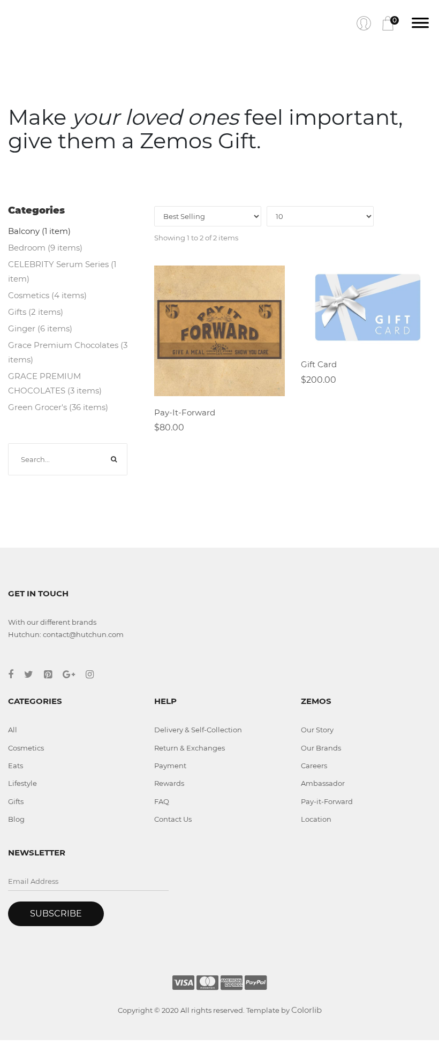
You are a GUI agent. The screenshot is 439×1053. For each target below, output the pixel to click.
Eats (15, 765)
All (12, 729)
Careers (314, 765)
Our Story (317, 729)
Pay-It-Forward (184, 412)
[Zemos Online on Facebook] (16, 674)
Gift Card (319, 364)
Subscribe (56, 913)
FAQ (161, 801)
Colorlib (306, 1010)
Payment (170, 765)
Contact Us (173, 819)
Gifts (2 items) (35, 312)
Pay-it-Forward (327, 801)
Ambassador (323, 783)
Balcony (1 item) (39, 231)
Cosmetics (26, 748)
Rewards (169, 783)
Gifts (16, 801)
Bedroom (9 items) (45, 248)
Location (316, 819)
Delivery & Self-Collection (198, 729)
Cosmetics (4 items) (47, 295)
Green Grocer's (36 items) (58, 407)
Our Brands (321, 748)
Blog (16, 819)
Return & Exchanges (189, 748)
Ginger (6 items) (40, 328)
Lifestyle (22, 783)
